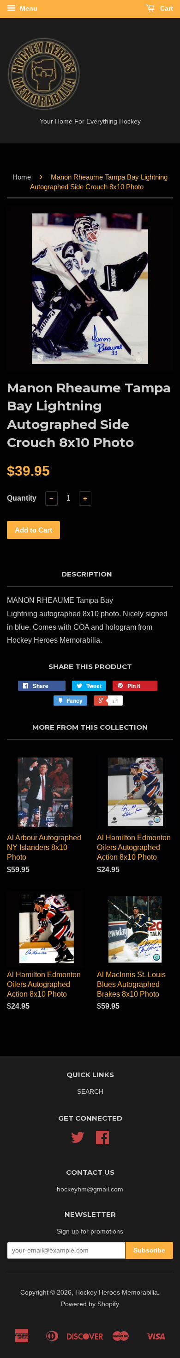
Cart (165, 8)
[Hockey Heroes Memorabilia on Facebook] (102, 1140)
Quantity (21, 498)
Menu (27, 8)
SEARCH (90, 1091)
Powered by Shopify (90, 1304)
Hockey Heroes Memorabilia (116, 1292)
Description (86, 574)
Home (21, 177)
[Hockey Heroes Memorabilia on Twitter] (77, 1140)
